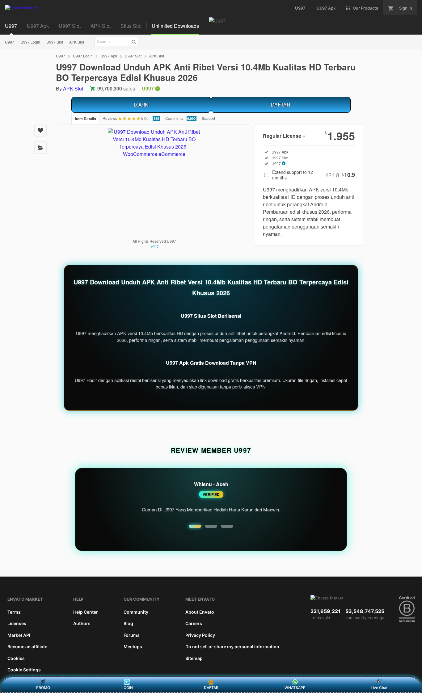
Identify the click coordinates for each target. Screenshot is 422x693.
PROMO (43, 687)
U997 (11, 25)
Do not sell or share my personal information (232, 646)
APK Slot (101, 25)
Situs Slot (130, 25)
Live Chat (379, 687)
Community (136, 612)
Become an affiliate (27, 646)
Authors (82, 623)
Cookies (16, 658)
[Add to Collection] (40, 147)
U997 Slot (70, 25)
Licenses (16, 623)
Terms (14, 612)
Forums (132, 635)
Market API (18, 635)
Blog (128, 623)
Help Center (85, 612)
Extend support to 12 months (313, 174)
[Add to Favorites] (40, 130)
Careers (193, 623)
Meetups (133, 646)
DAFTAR (280, 104)
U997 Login (30, 41)
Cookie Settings (24, 669)
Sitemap (194, 658)
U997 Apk (38, 25)
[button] (195, 526)
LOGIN (141, 104)
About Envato (199, 612)
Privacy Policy (200, 635)
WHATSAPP (295, 687)
